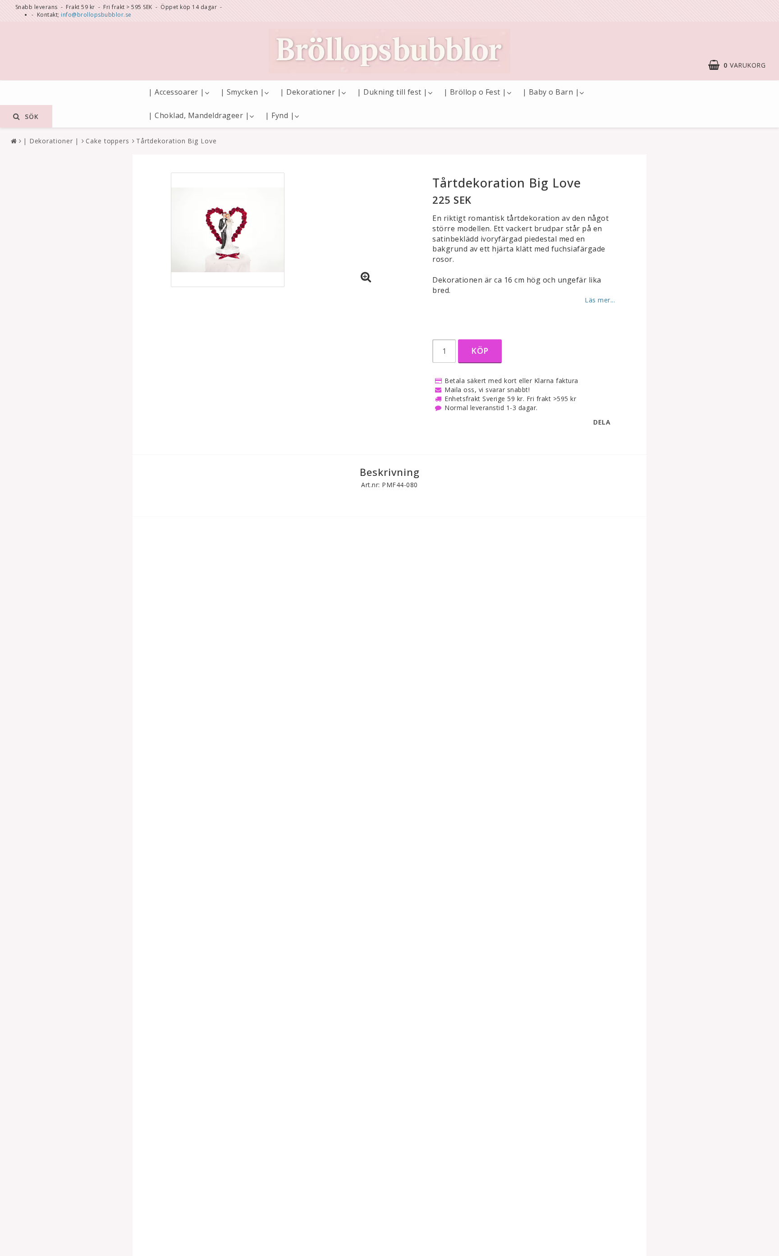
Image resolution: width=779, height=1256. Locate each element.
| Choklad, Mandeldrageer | (198, 115)
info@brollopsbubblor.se (96, 14)
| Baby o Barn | (551, 92)
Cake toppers (107, 141)
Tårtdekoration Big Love (176, 141)
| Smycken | (242, 92)
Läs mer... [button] (600, 300)
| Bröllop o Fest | (475, 92)
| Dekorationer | (310, 92)
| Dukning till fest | (392, 92)
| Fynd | (279, 115)
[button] (741, 65)
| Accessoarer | (176, 92)
